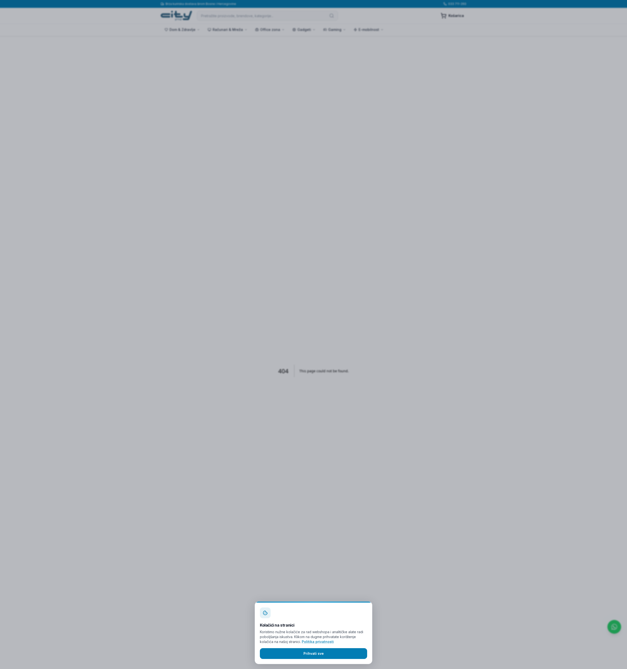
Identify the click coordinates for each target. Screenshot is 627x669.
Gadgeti (304, 29)
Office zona (270, 29)
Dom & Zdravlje (182, 29)
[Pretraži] (331, 15)
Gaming (334, 29)
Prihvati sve (313, 653)
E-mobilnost (369, 29)
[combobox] (267, 16)
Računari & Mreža (228, 29)
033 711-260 (457, 4)
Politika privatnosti (318, 642)
